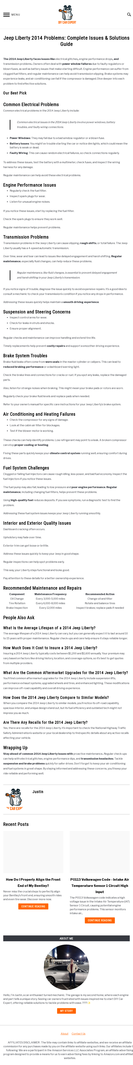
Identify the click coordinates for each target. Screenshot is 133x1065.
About (64, 1033)
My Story (66, 1010)
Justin (37, 791)
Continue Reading (33, 906)
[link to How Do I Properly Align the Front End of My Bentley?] (33, 852)
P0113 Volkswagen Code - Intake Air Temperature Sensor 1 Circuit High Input (99, 886)
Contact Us (78, 1033)
